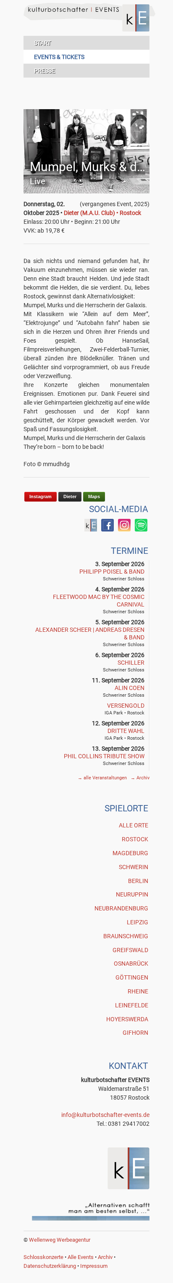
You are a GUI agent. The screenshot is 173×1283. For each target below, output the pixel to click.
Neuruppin (132, 894)
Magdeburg (130, 853)
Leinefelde (131, 1005)
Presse (44, 70)
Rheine (138, 991)
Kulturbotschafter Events (86, 24)
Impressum (93, 1266)
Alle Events (81, 1257)
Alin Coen (129, 687)
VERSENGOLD (125, 705)
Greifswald (130, 950)
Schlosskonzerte (43, 1257)
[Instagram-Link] (124, 529)
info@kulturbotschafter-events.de (105, 1114)
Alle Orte (133, 825)
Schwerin (133, 867)
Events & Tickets (59, 57)
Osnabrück (131, 963)
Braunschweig (125, 936)
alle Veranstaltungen (103, 778)
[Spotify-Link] (141, 529)
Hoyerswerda (127, 1019)
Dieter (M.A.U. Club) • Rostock (102, 212)
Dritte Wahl (125, 730)
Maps (94, 496)
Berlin (138, 881)
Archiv (140, 778)
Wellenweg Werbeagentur (59, 1240)
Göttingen (131, 977)
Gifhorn (135, 1032)
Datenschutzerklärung (50, 1266)
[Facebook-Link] (90, 529)
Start (42, 43)
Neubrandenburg (121, 908)
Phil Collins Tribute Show (104, 756)
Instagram (40, 496)
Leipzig (137, 922)
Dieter (69, 496)
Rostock (135, 839)
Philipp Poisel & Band (111, 571)
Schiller (131, 662)
